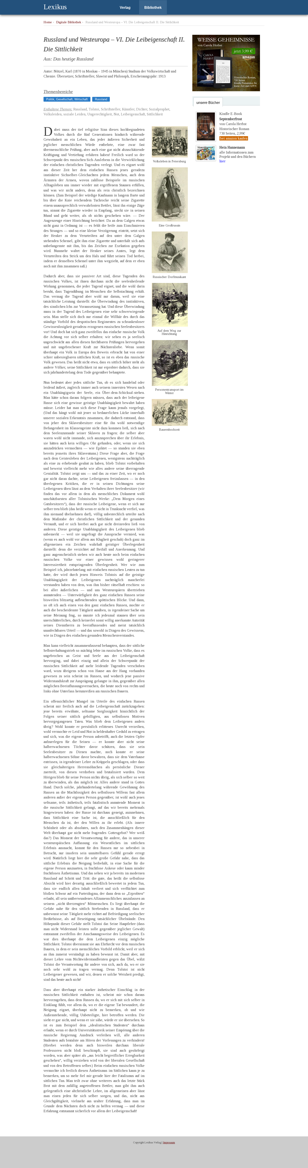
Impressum (169, 1142)
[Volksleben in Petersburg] (170, 156)
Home (48, 22)
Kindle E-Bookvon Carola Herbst (232, 119)
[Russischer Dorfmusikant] (170, 272)
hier (222, 161)
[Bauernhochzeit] (170, 425)
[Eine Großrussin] (170, 220)
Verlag (125, 7)
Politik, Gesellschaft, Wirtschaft (67, 99)
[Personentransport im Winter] (170, 385)
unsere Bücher (208, 103)
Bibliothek (153, 7)
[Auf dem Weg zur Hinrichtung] (170, 325)
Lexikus (55, 7)
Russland (101, 99)
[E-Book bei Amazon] (226, 90)
